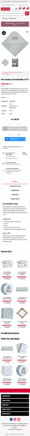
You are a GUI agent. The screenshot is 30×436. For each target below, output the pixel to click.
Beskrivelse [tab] (15, 181)
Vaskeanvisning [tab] (15, 190)
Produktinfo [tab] (15, 194)
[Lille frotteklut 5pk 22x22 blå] (22, 348)
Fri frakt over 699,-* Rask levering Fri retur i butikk (15, 1)
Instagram (15, 419)
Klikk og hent (14, 139)
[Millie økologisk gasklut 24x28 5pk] (7, 371)
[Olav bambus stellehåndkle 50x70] (22, 289)
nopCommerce (18, 429)
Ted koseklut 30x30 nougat (22, 322)
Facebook (11, 419)
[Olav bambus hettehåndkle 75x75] (5, 63)
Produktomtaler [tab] (15, 199)
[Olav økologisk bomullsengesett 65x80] (7, 264)
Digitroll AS (21, 434)
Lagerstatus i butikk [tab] (15, 186)
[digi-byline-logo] (7, 434)
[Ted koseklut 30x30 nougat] (22, 313)
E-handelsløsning (11, 434)
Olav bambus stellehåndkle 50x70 (22, 298)
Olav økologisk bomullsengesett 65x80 (7, 273)
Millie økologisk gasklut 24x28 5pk (7, 379)
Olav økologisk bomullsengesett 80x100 (22, 273)
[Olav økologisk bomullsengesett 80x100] (22, 264)
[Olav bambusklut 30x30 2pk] (7, 313)
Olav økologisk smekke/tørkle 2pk (7, 298)
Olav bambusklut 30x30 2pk (7, 322)
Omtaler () (3, 85)
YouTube (18, 419)
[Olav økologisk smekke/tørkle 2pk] (7, 289)
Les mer (3, 97)
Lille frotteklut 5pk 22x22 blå (22, 357)
